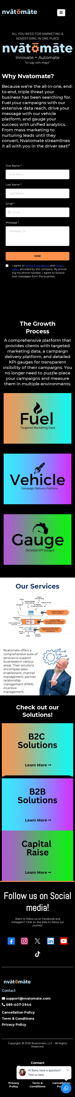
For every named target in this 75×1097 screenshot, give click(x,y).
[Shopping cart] (71, 13)
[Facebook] (11, 941)
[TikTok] (37, 954)
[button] (61, 12)
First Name (13, 165)
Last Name (13, 184)
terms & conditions (37, 265)
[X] (37, 941)
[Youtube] (63, 941)
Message (12, 222)
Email (10, 203)
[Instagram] (24, 941)
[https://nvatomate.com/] (20, 11)
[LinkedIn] (50, 941)
